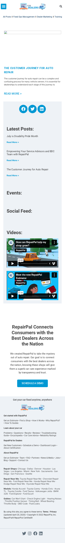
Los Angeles (16, 471)
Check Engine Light (36, 498)
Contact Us (23, 460)
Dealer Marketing (44, 17)
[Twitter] (32, 109)
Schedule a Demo (31, 445)
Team (22, 458)
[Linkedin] (42, 109)
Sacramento (47, 471)
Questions (18, 433)
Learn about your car (13, 428)
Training (58, 17)
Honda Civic (47, 488)
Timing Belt (33, 501)
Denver (37, 468)
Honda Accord (18, 488)
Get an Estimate (11, 420)
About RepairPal (11, 453)
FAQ (28, 458)
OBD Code (23, 503)
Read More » (13, 142)
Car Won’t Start (19, 498)
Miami (26, 471)
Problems (8, 433)
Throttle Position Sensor (16, 501)
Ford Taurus (28, 491)
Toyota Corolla (14, 491)
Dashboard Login (48, 445)
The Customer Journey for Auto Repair (27, 169)
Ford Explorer (15, 493)
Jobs (57, 458)
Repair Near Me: (11, 478)
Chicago (22, 468)
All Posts (7, 17)
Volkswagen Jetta (43, 491)
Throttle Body (10, 503)
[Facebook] (23, 109)
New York (35, 471)
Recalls (28, 433)
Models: (8, 488)
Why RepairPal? (53, 420)
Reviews (36, 433)
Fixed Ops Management (24, 17)
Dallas (30, 468)
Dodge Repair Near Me (14, 484)
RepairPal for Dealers (13, 440)
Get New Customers (13, 445)
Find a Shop (25, 420)
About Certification (12, 448)
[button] (3, 6)
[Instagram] (29, 533)
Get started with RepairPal (15, 416)
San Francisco (17, 473)
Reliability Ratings (48, 435)
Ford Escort (28, 493)
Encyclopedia (16, 435)
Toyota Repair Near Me (30, 478)
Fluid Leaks (34, 503)
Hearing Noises (54, 498)
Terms (45, 512)
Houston (47, 468)
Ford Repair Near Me (22, 481)
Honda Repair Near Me (44, 481)
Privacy (53, 512)
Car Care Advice (31, 435)
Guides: (7, 498)
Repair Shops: (10, 468)
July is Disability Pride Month (22, 136)
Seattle (29, 473)
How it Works (38, 420)
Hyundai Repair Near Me (37, 484)
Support (12, 460)
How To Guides (11, 423)
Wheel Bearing (47, 501)
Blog (6, 460)
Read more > (13, 93)
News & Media (47, 458)
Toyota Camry (33, 488)
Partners (35, 458)
